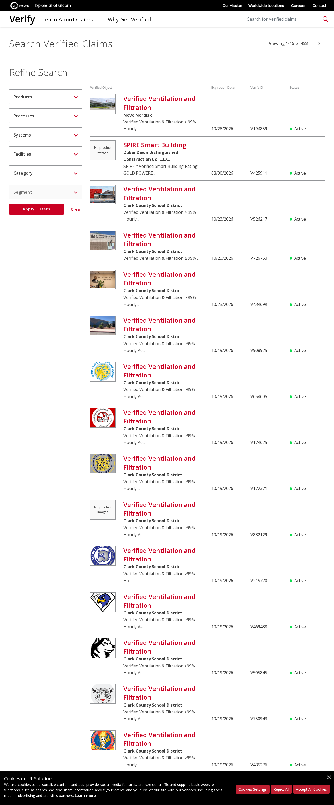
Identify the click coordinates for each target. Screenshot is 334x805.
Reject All (281, 789)
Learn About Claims (67, 19)
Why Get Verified (129, 19)
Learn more (85, 795)
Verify (22, 19)
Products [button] (23, 97)
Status (294, 87)
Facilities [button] (22, 154)
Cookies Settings (252, 789)
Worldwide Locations (266, 5)
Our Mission (232, 5)
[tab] (45, 97)
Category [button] (23, 173)
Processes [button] (24, 116)
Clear (76, 209)
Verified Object (101, 87)
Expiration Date (223, 87)
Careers (298, 5)
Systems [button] (22, 135)
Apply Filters (36, 208)
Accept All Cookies (311, 789)
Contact (319, 5)
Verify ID (256, 87)
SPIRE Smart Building (154, 144)
